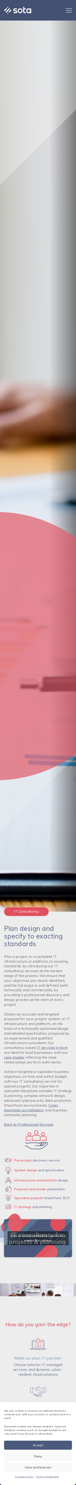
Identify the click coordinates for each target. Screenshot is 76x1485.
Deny (38, 1456)
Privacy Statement (47, 1476)
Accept (38, 1445)
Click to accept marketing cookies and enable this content (38, 1238)
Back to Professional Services (29, 1124)
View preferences (38, 1467)
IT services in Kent (52, 1048)
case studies (14, 1057)
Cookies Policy (24, 1476)
